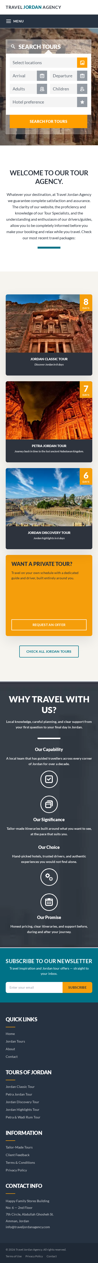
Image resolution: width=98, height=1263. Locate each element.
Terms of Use (14, 1256)
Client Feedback (17, 1155)
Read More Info (51, 317)
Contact (12, 1056)
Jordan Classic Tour (20, 1087)
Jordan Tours (15, 1041)
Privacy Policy (16, 1170)
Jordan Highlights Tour (22, 1109)
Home (10, 1034)
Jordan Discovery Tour (22, 1102)
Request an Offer (52, 329)
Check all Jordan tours (49, 651)
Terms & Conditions (20, 1162)
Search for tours (48, 121)
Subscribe (77, 987)
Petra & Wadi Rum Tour (23, 1117)
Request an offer (49, 625)
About (10, 1049)
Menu (18, 21)
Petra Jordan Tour (19, 1094)
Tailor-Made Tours (19, 1147)
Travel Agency (33, 7)
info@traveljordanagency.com (28, 1227)
